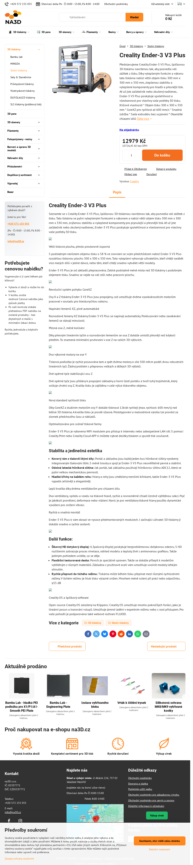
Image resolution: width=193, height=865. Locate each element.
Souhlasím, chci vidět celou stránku (159, 841)
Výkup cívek (157, 815)
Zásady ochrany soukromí (19, 858)
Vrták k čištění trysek (131, 703)
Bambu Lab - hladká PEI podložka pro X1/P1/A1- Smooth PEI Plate (21, 706)
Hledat (134, 17)
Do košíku (162, 155)
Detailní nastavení (159, 849)
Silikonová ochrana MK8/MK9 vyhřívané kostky (168, 706)
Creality (134, 181)
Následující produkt (164, 646)
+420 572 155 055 (18, 223)
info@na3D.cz (16, 241)
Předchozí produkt (70, 646)
